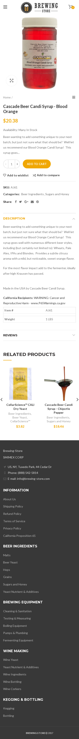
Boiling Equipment (15, 625)
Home (7, 97)
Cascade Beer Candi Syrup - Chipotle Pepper (59, 408)
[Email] (32, 202)
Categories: (11, 194)
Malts (7, 555)
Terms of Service (14, 521)
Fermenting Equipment (18, 640)
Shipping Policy (13, 506)
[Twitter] (20, 202)
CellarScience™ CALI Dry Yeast (20, 406)
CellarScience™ (20, 421)
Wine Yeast (10, 659)
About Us (9, 499)
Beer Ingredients (32, 194)
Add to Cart (37, 164)
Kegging (8, 708)
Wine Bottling (12, 681)
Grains (7, 577)
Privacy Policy (12, 528)
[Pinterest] (37, 202)
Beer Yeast (19, 417)
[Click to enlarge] (11, 80)
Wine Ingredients (14, 674)
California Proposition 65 (19, 535)
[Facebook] (16, 202)
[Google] (26, 202)
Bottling (8, 715)
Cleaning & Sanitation (17, 611)
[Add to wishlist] (31, 372)
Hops (6, 569)
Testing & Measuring (17, 618)
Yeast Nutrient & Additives (21, 591)
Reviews (10, 335)
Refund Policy (12, 513)
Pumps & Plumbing (15, 633)
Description (14, 218)
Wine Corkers (12, 689)
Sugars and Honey (57, 194)
